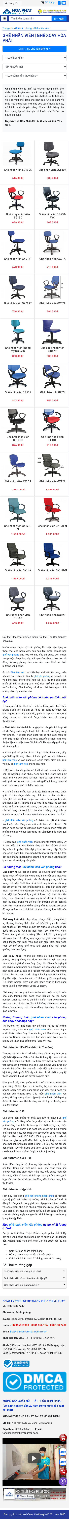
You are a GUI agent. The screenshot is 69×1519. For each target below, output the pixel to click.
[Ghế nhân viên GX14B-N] (52, 555)
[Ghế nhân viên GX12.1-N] (17, 510)
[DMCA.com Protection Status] (34, 1381)
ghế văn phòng (11, 654)
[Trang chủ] (17, 11)
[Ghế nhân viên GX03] (52, 376)
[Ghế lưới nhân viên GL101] (52, 421)
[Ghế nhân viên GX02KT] (17, 287)
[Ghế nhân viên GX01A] (52, 243)
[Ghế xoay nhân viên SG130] (17, 198)
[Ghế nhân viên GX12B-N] (52, 510)
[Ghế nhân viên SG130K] (17, 154)
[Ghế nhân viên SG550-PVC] (52, 198)
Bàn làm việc (18, 672)
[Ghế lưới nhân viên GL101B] (17, 421)
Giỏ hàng (49, 2)
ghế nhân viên (25, 841)
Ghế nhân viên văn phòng (37, 867)
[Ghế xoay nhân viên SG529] (52, 332)
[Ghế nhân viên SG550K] (52, 154)
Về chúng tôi (11, 3)
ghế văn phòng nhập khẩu (39, 1195)
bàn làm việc (10, 760)
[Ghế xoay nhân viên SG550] (17, 599)
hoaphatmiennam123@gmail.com (28, 1331)
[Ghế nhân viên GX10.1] (17, 465)
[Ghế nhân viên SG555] (17, 376)
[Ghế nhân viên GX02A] (52, 287)
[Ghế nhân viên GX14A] (17, 555)
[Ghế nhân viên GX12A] (52, 465)
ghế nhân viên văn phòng (19, 820)
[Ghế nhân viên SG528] (52, 599)
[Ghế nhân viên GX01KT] (17, 243)
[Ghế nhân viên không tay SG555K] (17, 332)
